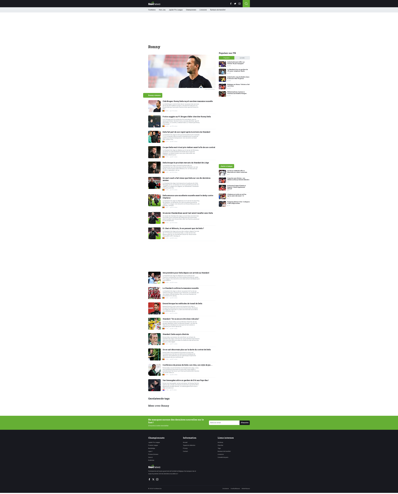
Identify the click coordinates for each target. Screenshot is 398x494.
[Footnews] (173, 466)
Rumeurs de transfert (217, 10)
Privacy (185, 448)
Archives (220, 442)
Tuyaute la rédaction (189, 445)
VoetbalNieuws (235, 488)
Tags (219, 448)
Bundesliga (151, 448)
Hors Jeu (162, 10)
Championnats (191, 10)
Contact (185, 451)
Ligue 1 (150, 451)
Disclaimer (226, 488)
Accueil (185, 442)
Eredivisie (151, 460)
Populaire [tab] (226, 58)
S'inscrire (244, 423)
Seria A (150, 457)
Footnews (152, 10)
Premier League (153, 445)
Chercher (220, 445)
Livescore (203, 10)
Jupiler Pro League (176, 10)
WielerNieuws (246, 488)
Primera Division (153, 454)
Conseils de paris (223, 457)
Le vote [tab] (242, 58)
